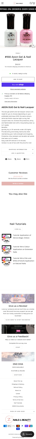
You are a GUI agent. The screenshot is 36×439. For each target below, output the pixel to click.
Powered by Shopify (18, 437)
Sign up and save (17, 411)
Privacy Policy (18, 397)
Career (18, 393)
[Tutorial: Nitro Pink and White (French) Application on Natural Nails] (6, 262)
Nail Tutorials (18, 403)
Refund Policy (18, 387)
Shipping (14, 66)
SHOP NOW (18, 375)
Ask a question (18, 153)
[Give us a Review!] (18, 298)
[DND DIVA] (18, 356)
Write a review (18, 183)
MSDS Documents (18, 406)
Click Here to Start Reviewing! (18, 319)
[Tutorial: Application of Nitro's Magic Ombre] (6, 239)
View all (18, 229)
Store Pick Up (18, 381)
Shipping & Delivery (18, 384)
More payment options (18, 89)
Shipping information (18, 149)
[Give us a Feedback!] (18, 329)
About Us (18, 390)
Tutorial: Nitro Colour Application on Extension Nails (23, 249)
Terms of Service (18, 400)
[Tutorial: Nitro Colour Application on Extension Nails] (6, 250)
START (18, 347)
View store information (11, 101)
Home (17, 53)
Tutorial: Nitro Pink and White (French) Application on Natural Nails (23, 261)
